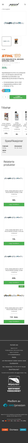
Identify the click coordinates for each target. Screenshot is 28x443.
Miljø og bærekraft (8, 360)
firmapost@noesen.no (15, 354)
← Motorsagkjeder (5, 9)
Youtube (24, 360)
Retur (3, 366)
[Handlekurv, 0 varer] (25, 4)
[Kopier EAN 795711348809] (19, 62)
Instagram (20, 360)
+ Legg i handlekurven (17, 96)
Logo (3, 360)
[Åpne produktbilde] (14, 23)
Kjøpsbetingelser (9, 366)
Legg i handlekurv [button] (14, 204)
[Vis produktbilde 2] (16, 41)
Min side (24, 366)
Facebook (15, 360)
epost (18, 372)
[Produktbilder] (14, 41)
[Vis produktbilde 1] (6, 41)
